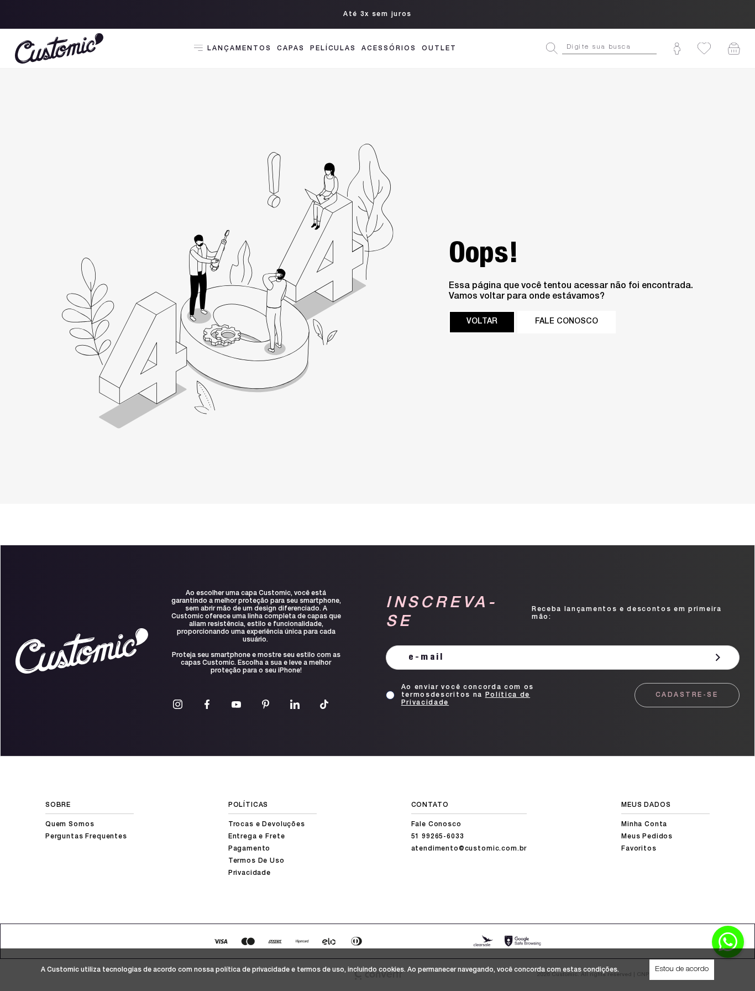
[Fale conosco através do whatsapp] (728, 941)
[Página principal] (60, 48)
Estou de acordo (682, 969)
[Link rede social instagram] (177, 704)
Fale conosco (566, 322)
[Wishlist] (704, 48)
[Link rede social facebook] (207, 704)
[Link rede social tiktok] (324, 704)
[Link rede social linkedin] (294, 704)
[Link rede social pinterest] (265, 704)
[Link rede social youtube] (236, 704)
